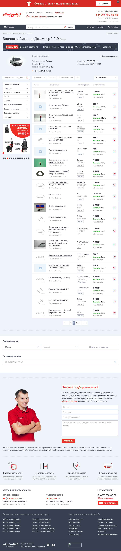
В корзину (114, 94)
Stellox (79, 216)
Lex (78, 310)
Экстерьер (8, 117)
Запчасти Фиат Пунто (11, 528)
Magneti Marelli (83, 288)
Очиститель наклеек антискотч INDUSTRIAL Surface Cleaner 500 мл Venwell (61, 92)
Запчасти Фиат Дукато (11, 519)
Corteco (80, 160)
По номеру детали (12, 356)
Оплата (39, 13)
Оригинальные (39, 78)
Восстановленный (65, 78)
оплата (110, 519)
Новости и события (105, 528)
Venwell (80, 92)
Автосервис (59, 13)
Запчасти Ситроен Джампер (43, 528)
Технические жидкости (13, 105)
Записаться (108, 47)
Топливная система (11, 109)
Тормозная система (11, 113)
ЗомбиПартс (82, 149)
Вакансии (102, 531)
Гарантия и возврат (105, 522)
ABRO (79, 115)
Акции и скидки (74, 534)
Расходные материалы (58, 150)
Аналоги (52, 78)
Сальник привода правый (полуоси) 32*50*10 (59, 172)
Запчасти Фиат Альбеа (11, 525)
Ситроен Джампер (18, 33)
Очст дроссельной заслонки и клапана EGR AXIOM (60, 138)
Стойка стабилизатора (58, 206)
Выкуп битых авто (76, 531)
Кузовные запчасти (11, 84)
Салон (6, 96)
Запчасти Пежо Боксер (41, 522)
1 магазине (98, 109)
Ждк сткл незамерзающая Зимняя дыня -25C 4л (59, 266)
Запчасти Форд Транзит (41, 519)
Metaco (79, 265)
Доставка (30, 13)
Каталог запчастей (76, 519)
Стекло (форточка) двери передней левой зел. (58, 183)
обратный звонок (111, 11)
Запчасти (6, 33)
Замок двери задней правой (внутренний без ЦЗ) (60, 311)
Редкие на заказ (75, 525)
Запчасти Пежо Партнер (41, 525)
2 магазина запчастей (38, 17)
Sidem (79, 205)
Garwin (79, 126)
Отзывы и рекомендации (107, 525)
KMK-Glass (81, 182)
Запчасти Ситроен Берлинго (43, 531)
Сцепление (8, 100)
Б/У (77, 78)
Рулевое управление (12, 92)
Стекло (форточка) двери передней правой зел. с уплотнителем (58, 243)
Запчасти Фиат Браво (11, 531)
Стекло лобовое (55, 195)
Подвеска (8, 88)
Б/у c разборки (74, 522)
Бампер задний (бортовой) (59, 278)
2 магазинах (98, 97)
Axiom (79, 137)
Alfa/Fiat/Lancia (83, 228)
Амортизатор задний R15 (59, 289)
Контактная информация (108, 534)
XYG (78, 193)
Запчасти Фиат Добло (11, 522)
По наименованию (102, 78)
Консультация (110, 503)
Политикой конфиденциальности (99, 447)
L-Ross (79, 104)
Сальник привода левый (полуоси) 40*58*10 (58, 161)
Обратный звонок (105, 498)
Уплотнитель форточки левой (60, 255)
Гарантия (48, 13)
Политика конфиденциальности (32, 546)
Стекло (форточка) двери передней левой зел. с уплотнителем (58, 229)
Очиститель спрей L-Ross (58, 105)
